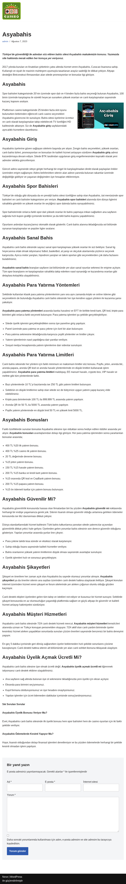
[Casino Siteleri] (11, 11)
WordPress (16, 877)
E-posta (50, 781)
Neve (5, 877)
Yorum (11, 795)
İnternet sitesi (90, 781)
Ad (9, 781)
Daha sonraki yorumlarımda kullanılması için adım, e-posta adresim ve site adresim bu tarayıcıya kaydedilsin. (59, 841)
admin (5, 41)
